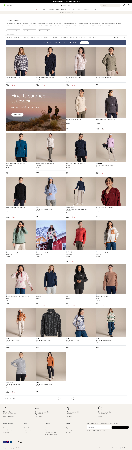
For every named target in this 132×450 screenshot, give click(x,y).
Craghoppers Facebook (15, 442)
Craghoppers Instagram (18, 442)
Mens (44, 9)
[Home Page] (66, 5)
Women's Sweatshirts (44, 30)
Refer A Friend (69, 432)
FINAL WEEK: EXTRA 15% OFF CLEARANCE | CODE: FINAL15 (66, 1)
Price (72, 37)
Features (56, 37)
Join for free (85, 42)
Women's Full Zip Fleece (13, 30)
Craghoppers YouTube (21, 442)
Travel (78, 9)
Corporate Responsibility (51, 432)
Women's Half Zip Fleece (29, 30)
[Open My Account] (124, 5)
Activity (39, 37)
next (126, 12)
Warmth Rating (93, 37)
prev (6, 12)
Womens (51, 9)
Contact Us (27, 427)
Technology (64, 37)
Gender (9, 37)
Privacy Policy (115, 448)
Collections (47, 37)
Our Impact (69, 416)
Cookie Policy (125, 448)
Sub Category (18, 37)
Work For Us (48, 427)
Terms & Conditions (104, 448)
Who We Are (101, 416)
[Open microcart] (129, 5)
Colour (32, 37)
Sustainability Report (50, 430)
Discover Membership (8, 416)
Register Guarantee (70, 427)
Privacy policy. (102, 430)
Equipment (72, 9)
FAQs (25, 432)
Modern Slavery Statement (51, 434)
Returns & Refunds (7, 430)
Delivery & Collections (8, 427)
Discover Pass (86, 9)
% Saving (79, 37)
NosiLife (63, 9)
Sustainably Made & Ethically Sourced (66, 12)
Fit (85, 37)
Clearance (37, 9)
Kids (57, 9)
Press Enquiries (27, 430)
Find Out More (38, 416)
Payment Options (70, 430)
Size (26, 37)
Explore (95, 9)
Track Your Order (7, 432)
